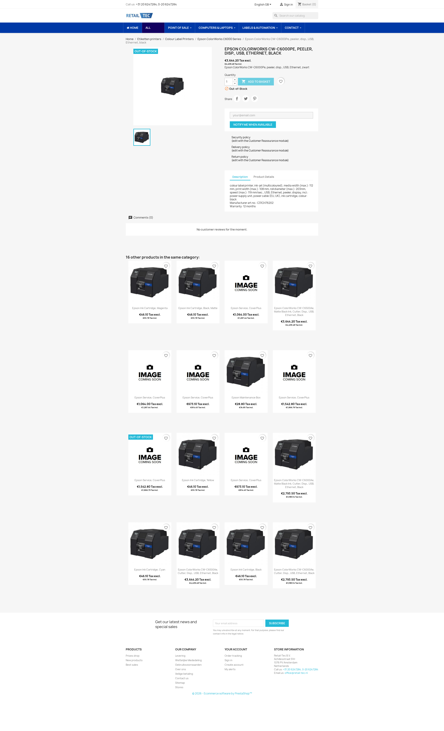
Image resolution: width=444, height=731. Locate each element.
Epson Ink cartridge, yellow (198, 480)
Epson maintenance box (246, 397)
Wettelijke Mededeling (188, 660)
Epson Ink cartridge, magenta (150, 308)
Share (236, 98)
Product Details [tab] (264, 177)
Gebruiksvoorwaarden (188, 664)
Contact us (182, 678)
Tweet (245, 98)
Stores (179, 687)
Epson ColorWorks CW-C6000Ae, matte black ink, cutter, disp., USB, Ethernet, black (294, 483)
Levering (180, 655)
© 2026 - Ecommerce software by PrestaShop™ (222, 693)
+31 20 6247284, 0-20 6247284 (156, 4)
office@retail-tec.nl (296, 673)
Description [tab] (240, 177)
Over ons (180, 669)
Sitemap (180, 682)
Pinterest (254, 98)
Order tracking (233, 655)
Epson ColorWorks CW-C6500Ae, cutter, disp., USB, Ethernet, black (198, 571)
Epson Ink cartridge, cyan (149, 569)
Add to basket (256, 81)
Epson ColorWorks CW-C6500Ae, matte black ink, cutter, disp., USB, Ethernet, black (294, 311)
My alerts (230, 669)
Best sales (132, 664)
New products (134, 660)
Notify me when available (252, 125)
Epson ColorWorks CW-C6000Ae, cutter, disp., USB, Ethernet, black (294, 571)
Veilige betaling (184, 673)
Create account (234, 664)
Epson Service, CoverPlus (246, 308)
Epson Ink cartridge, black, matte (197, 308)
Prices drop (132, 655)
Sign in (228, 660)
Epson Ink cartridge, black (246, 569)
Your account (236, 649)
